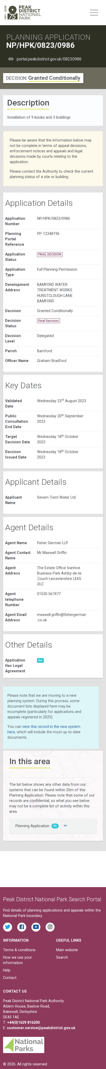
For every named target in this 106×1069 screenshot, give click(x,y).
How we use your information (17, 960)
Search (62, 957)
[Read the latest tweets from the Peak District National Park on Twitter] (7, 927)
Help (6, 970)
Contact (9, 978)
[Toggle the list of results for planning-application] (65, 826)
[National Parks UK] (23, 1043)
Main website (67, 950)
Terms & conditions (19, 950)
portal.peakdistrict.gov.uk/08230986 (49, 59)
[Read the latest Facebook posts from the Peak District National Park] (21, 927)
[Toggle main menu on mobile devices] (94, 13)
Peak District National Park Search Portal (52, 899)
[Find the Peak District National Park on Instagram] (50, 927)
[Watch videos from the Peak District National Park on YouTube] (35, 927)
